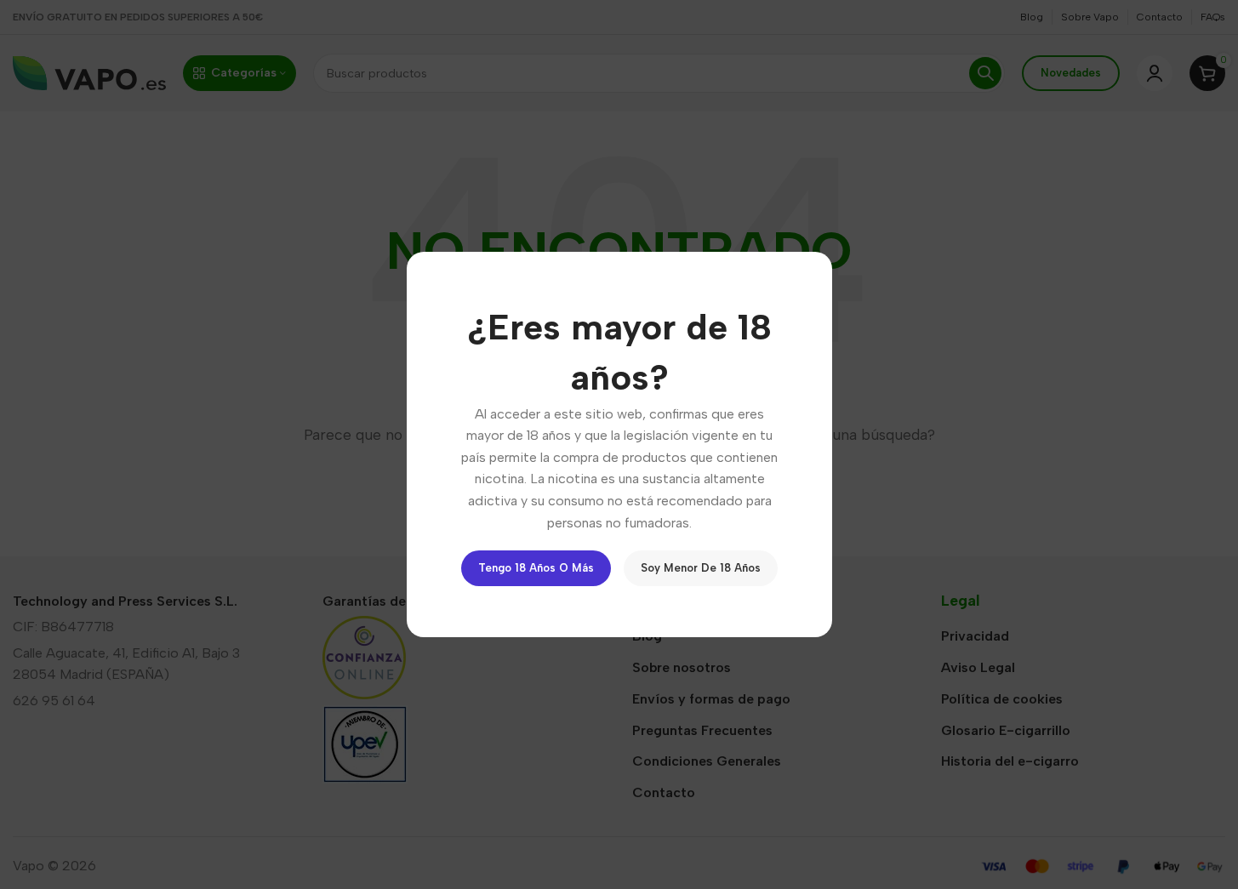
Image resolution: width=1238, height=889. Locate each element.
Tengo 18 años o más (536, 567)
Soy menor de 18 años (701, 567)
